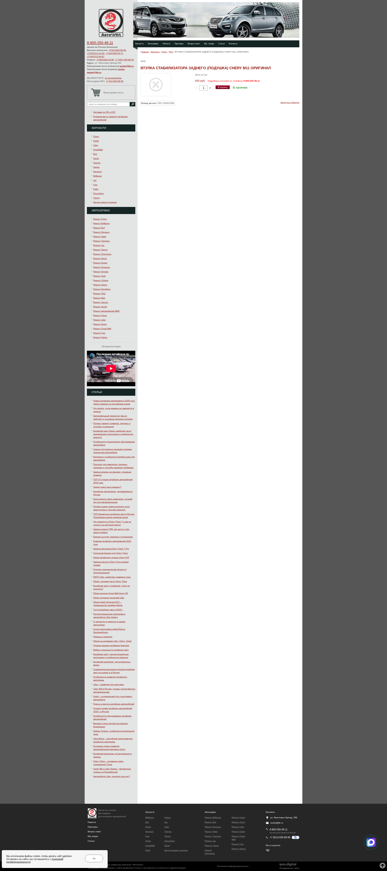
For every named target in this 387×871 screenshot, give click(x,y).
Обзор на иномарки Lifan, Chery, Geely (112, 641)
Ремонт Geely (100, 324)
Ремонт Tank (99, 276)
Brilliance (97, 176)
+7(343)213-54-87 (95, 56)
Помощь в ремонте (102, 636)
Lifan (95, 145)
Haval (96, 158)
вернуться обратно (290, 102)
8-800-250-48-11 (100, 43)
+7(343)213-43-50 (95, 53)
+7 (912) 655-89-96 (280, 837)
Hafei (95, 189)
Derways (97, 171)
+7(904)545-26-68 (105, 59)
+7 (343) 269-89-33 (124, 59)
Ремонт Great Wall (102, 328)
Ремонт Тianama (101, 241)
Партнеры (178, 43)
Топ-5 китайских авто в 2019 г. (108, 609)
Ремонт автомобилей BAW (106, 311)
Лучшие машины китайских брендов (111, 645)
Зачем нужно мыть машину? (107, 487)
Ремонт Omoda (100, 271)
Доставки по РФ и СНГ (104, 112)
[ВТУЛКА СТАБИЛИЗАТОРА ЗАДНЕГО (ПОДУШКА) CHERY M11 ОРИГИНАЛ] (156, 84)
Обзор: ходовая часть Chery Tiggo (110, 581)
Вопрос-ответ (194, 43)
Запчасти (139, 43)
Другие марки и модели (105, 202)
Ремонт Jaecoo (100, 302)
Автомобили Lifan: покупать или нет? (111, 776)
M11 (171, 52)
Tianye (96, 198)
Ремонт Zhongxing (102, 254)
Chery (96, 136)
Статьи (221, 43)
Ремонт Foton (100, 219)
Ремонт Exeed (100, 263)
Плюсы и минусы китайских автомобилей (113, 704)
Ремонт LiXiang (100, 280)
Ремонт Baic (99, 298)
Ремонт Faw (99, 333)
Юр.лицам (93, 836)
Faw (95, 185)
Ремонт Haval (100, 258)
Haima (96, 167)
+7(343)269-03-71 (114, 53)
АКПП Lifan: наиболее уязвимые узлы (112, 577)
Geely (96, 141)
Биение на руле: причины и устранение (113, 537)
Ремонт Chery (100, 315)
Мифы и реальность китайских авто (111, 650)
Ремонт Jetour (100, 285)
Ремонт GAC (99, 293)
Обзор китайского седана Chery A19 (111, 557)
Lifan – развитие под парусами (108, 684)
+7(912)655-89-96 (117, 50)
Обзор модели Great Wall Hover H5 (110, 593)
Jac (95, 180)
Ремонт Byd (99, 228)
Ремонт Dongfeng (102, 289)
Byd (95, 154)
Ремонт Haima (100, 337)
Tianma (96, 163)
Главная (145, 52)
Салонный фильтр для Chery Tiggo (110, 553)
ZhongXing (98, 193)
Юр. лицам (209, 43)
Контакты (233, 43)
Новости (166, 43)
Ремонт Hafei (99, 236)
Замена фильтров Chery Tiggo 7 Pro (111, 549)
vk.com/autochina (113, 78)
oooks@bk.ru (126, 66)
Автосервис (153, 43)
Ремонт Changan (101, 267)
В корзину (223, 87)
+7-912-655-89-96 (114, 81)
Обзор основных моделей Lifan (108, 597)
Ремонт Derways (101, 232)
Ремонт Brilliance (101, 223)
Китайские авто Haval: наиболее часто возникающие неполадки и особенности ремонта (113, 434)
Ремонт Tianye (100, 250)
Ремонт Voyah (100, 307)
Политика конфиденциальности (232, 866)
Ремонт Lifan (99, 320)
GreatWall (98, 149)
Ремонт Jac (98, 245)
